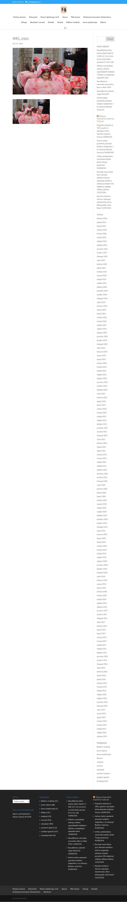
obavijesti (100, 770)
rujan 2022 (101, 394)
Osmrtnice (47, 892)
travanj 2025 (102, 275)
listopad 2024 (102, 298)
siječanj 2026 (102, 245)
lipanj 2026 (101, 226)
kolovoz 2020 (102, 489)
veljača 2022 (102, 420)
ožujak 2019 (101, 553)
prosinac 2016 (102, 656)
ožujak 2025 (101, 279)
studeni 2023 (102, 340)
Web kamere (75, 17)
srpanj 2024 (101, 310)
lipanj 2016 (101, 679)
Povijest (60, 22)
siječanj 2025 (102, 287)
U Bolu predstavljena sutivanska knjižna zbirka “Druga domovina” (104, 835)
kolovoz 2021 (102, 443)
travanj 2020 (102, 504)
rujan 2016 (101, 668)
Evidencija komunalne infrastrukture (97, 17)
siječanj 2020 (102, 515)
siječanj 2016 (102, 698)
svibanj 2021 (102, 454)
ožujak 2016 (101, 691)
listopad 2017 (102, 618)
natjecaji (100, 762)
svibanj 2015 (102, 721)
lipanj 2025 (101, 268)
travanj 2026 (102, 233)
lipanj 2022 (101, 405)
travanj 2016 (102, 687)
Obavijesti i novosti (37, 22)
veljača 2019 (102, 557)
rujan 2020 (101, 485)
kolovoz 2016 (102, 672)
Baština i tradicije (73, 22)
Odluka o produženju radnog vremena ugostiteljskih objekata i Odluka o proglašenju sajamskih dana (105, 72)
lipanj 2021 (101, 451)
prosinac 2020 (102, 474)
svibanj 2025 (102, 272)
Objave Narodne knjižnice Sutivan (105, 118)
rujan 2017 (101, 622)
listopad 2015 (102, 706)
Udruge (24, 22)
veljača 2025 (102, 283)
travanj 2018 (102, 595)
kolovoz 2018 (102, 580)
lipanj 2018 (101, 588)
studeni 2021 (102, 432)
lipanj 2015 (101, 717)
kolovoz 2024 (102, 306)
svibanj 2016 (102, 683)
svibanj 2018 (102, 591)
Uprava (65, 17)
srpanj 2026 (101, 222)
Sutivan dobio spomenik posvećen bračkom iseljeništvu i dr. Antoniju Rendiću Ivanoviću (105, 104)
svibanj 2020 (102, 500)
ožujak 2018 (101, 599)
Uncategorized (102, 781)
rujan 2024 (101, 302)
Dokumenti (33, 17)
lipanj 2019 (101, 542)
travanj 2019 (102, 550)
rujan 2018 (101, 576)
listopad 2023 (102, 344)
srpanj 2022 (101, 401)
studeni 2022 (102, 386)
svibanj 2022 (102, 409)
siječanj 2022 (102, 424)
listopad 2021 (102, 435)
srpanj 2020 (101, 493)
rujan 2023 (101, 348)
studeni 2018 (102, 569)
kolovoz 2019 (102, 534)
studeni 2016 (102, 660)
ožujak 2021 (101, 462)
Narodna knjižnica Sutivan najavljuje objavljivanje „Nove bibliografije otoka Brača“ (104, 202)
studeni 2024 (102, 294)
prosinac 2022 (102, 382)
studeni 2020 (102, 477)
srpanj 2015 (101, 713)
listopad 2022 (102, 390)
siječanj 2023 (102, 378)
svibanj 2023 (102, 363)
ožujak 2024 (101, 325)
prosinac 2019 (102, 519)
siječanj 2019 (102, 561)
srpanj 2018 (101, 584)
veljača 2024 (102, 329)
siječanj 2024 (102, 333)
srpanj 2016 (101, 675)
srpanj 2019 (101, 538)
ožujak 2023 (101, 371)
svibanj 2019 (102, 546)
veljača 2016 (102, 694)
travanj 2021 (102, 458)
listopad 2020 (102, 481)
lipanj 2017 (101, 633)
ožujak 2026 (101, 237)
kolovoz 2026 (102, 218)
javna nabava (102, 751)
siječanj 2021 (102, 470)
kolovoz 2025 (102, 264)
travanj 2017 (102, 641)
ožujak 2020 (101, 508)
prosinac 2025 (102, 249)
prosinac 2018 (102, 565)
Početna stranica (19, 17)
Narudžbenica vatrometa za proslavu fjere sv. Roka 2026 (105, 84)
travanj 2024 (102, 321)
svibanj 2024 (102, 317)
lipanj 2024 (101, 313)
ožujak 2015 (101, 729)
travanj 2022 (102, 413)
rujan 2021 (101, 439)
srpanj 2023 (101, 355)
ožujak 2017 (101, 645)
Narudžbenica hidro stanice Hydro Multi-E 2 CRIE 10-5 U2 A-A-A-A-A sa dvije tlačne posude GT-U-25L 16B (105, 56)
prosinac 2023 (102, 336)
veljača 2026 (102, 241)
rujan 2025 (101, 260)
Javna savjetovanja (90, 22)
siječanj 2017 (102, 652)
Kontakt (51, 22)
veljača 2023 (102, 374)
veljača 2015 (102, 732)
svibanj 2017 (102, 637)
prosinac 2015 (102, 702)
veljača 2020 (102, 512)
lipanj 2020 (101, 496)
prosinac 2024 (102, 291)
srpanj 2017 (101, 630)
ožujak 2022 (101, 416)
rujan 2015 (101, 710)
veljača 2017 (102, 649)
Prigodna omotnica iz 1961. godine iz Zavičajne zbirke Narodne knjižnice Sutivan (105, 131)
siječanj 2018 (102, 607)
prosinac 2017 (102, 611)
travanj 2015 (102, 725)
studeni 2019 (102, 523)
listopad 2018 (102, 572)
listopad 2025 (102, 256)
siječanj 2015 (102, 736)
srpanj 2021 (101, 447)
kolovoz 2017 (102, 626)
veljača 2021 (102, 466)
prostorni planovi (103, 773)
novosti (100, 766)
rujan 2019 (101, 531)
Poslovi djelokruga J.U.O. (50, 17)
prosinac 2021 (102, 428)
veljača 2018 (102, 603)
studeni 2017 (102, 614)
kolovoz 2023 (102, 352)
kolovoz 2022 (102, 397)
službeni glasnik (103, 777)
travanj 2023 (102, 367)
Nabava (103, 22)
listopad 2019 (102, 527)
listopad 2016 (102, 664)
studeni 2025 (102, 253)
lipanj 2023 (101, 359)
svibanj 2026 (102, 230)
